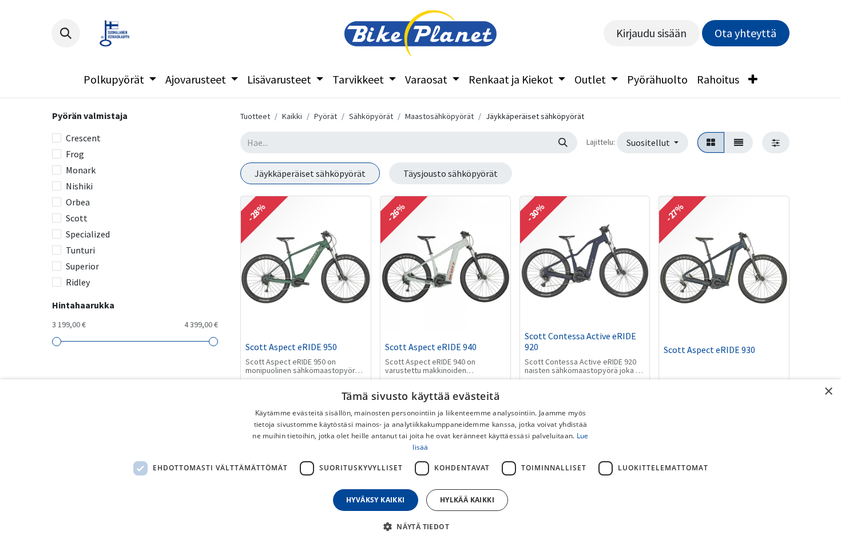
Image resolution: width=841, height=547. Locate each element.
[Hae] (563, 142)
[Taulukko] (711, 142)
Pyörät (325, 116)
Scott (77, 218)
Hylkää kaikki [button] (467, 500)
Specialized (88, 234)
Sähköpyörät (371, 116)
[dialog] (420, 463)
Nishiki (79, 186)
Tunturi (80, 250)
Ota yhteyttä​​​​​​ (745, 33)
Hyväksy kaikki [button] (375, 500)
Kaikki (292, 116)
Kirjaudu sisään (651, 33)
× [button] (828, 391)
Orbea (78, 202)
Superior (82, 266)
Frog (75, 154)
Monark (81, 170)
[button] (65, 33)
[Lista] (738, 142)
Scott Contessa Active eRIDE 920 (580, 341)
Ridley (78, 282)
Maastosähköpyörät (439, 116)
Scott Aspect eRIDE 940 (431, 346)
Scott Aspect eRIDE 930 (709, 349)
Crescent (83, 138)
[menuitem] (120, 79)
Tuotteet (255, 116)
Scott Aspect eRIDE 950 (291, 346)
